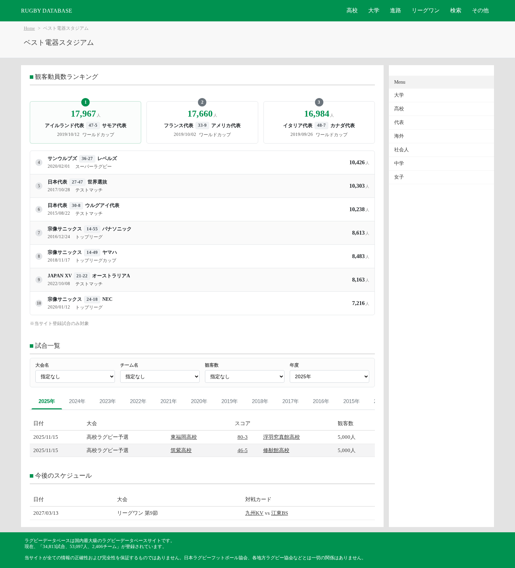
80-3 (243, 437)
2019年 (229, 401)
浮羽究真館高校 (281, 437)
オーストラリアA (111, 275)
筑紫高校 (181, 450)
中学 (399, 163)
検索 (455, 10)
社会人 (401, 149)
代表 (399, 122)
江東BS (279, 513)
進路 (395, 10)
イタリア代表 (298, 125)
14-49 (92, 252)
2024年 (77, 401)
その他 (480, 10)
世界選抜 (97, 182)
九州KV (254, 513)
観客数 (212, 365)
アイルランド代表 (64, 125)
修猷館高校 (276, 450)
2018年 (260, 401)
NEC (107, 299)
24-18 (92, 299)
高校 (352, 10)
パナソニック (117, 228)
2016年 (321, 401)
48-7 (321, 125)
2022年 (138, 401)
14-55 (92, 229)
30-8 (76, 205)
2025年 (47, 401)
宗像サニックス (65, 228)
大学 (373, 10)
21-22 (82, 275)
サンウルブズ (62, 158)
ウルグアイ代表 (102, 205)
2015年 (351, 401)
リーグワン (426, 10)
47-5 (93, 125)
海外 (399, 136)
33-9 (202, 125)
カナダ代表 (342, 125)
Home (29, 28)
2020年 (199, 401)
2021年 (168, 401)
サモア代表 (114, 125)
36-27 (87, 158)
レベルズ (107, 158)
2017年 (290, 401)
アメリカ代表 (226, 125)
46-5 (243, 450)
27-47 (77, 182)
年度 (294, 365)
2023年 (107, 401)
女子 (399, 177)
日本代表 (57, 182)
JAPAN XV (60, 275)
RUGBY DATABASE (46, 11)
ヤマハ (109, 252)
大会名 (42, 365)
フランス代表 (178, 125)
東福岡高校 (184, 437)
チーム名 (129, 365)
